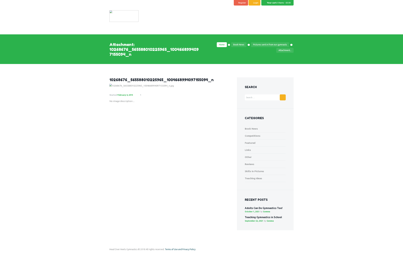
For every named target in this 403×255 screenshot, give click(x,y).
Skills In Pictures (254, 171)
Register (242, 3)
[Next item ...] (200, 85)
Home (222, 44)
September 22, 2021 (254, 221)
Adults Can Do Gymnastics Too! (263, 208)
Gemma (266, 212)
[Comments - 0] (144, 95)
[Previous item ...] (139, 85)
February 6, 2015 (125, 95)
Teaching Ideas (253, 178)
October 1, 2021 (252, 212)
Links (248, 150)
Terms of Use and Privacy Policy (180, 249)
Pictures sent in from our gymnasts (270, 44)
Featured (250, 143)
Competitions (252, 135)
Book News (238, 44)
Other (248, 157)
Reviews (249, 164)
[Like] (148, 95)
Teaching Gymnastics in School (263, 217)
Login (255, 3)
